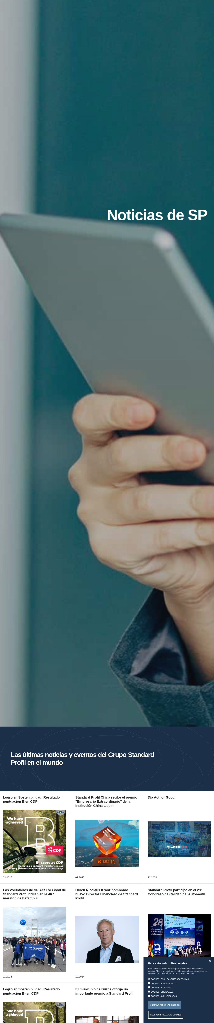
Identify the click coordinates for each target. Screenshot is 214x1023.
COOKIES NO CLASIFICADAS (164, 996)
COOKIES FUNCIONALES (162, 992)
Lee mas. (190, 973)
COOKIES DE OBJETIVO (161, 988)
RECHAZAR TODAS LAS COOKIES (165, 1015)
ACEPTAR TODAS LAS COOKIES (165, 1005)
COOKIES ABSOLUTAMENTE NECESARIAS (170, 979)
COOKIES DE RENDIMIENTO (163, 983)
